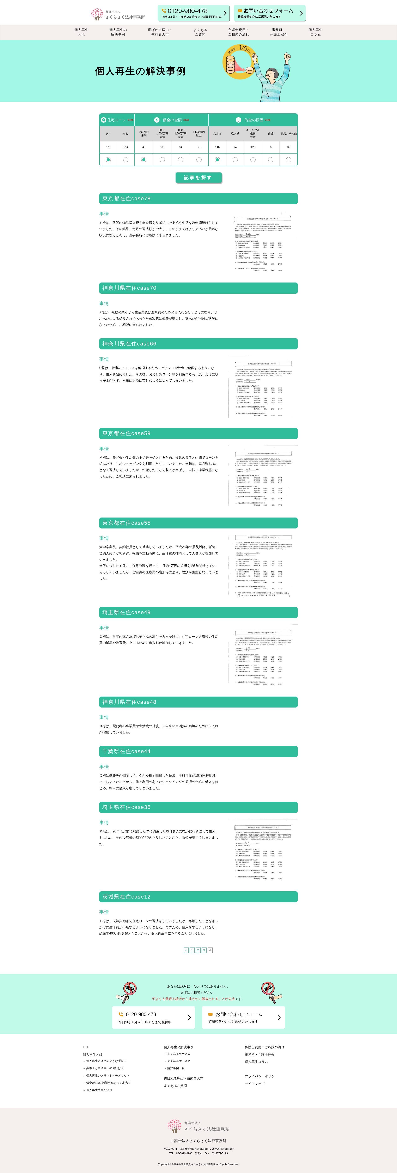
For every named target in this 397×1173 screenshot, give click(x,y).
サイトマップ (255, 1083)
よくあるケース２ (178, 1061)
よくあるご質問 (200, 32)
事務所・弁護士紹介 (279, 32)
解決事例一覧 (176, 1068)
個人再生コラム (316, 32)
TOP (86, 1047)
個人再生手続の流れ (99, 1090)
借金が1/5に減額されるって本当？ (108, 1082)
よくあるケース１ (178, 1053)
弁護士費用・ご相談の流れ (238, 32)
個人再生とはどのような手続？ (106, 1061)
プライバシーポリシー (261, 1076)
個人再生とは (81, 32)
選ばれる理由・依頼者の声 (160, 32)
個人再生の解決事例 (118, 32)
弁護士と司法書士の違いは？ (105, 1068)
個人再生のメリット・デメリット (108, 1075)
